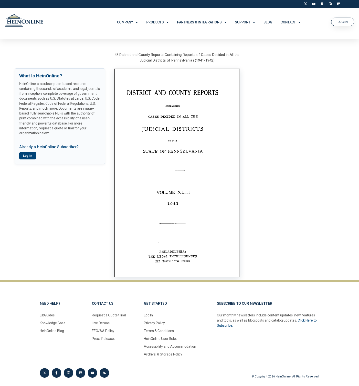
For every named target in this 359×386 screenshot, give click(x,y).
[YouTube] (313, 3)
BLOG (268, 22)
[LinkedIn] (338, 3)
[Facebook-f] (56, 373)
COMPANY (125, 22)
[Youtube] (92, 373)
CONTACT (288, 22)
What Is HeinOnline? (40, 76)
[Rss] (104, 373)
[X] (305, 3)
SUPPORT (242, 22)
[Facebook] (322, 3)
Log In (27, 155)
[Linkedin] (80, 373)
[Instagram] (330, 3)
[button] (342, 22)
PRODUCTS (155, 22)
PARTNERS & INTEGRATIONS (199, 22)
